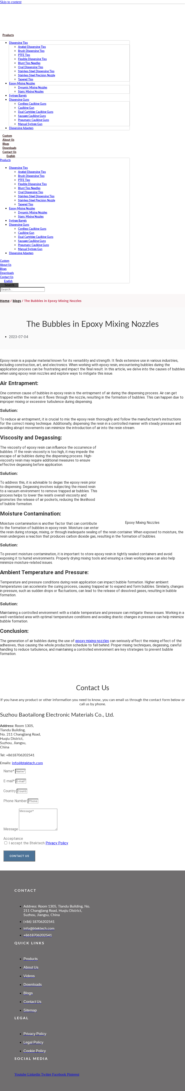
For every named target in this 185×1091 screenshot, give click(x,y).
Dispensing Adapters (21, 128)
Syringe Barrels (18, 95)
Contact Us (6, 277)
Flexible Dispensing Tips (32, 59)
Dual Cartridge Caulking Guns (35, 112)
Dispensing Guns (19, 99)
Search (9, 285)
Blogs (3, 269)
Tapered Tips (25, 79)
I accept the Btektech (38, 843)
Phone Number (15, 801)
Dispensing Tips (18, 43)
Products (8, 35)
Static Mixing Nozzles (31, 91)
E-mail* (9, 781)
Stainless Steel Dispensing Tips (36, 71)
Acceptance (13, 838)
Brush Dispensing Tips (31, 51)
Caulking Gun (26, 108)
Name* (9, 771)
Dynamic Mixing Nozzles (32, 87)
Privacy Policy (57, 843)
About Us (5, 265)
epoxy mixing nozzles (92, 641)
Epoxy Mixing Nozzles (22, 83)
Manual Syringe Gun (30, 124)
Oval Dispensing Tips (30, 67)
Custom (4, 261)
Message (11, 829)
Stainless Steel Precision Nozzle (36, 75)
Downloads (7, 273)
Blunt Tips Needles (29, 63)
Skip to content (10, 2)
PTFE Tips (24, 55)
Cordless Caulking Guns (32, 103)
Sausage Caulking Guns (32, 116)
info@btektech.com (27, 763)
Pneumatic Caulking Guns (33, 120)
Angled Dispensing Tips (32, 47)
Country (10, 791)
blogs (17, 301)
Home (4, 301)
